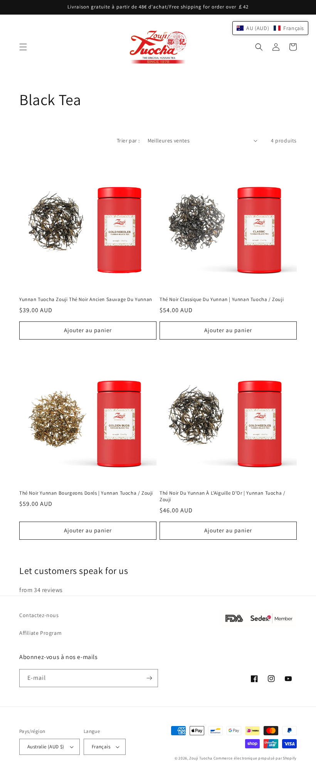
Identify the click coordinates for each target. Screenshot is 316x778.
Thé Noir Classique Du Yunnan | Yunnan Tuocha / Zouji (222, 299)
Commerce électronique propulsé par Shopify (255, 758)
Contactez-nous (39, 615)
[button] (23, 46)
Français (101, 746)
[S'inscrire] (149, 678)
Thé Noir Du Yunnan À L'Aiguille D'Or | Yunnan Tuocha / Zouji (222, 496)
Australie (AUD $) (45, 746)
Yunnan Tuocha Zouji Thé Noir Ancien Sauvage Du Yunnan (85, 299)
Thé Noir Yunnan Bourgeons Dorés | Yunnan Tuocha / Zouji (86, 493)
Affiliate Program (40, 632)
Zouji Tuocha (200, 758)
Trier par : (128, 140)
